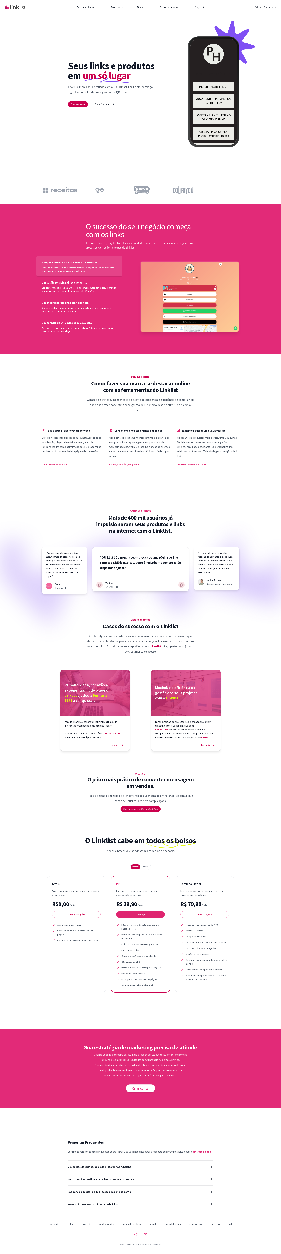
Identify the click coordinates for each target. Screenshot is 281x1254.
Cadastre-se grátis (76, 914)
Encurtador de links (131, 1224)
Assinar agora (140, 914)
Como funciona (104, 104)
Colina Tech (162, 729)
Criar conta (140, 1088)
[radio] (135, 866)
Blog (71, 1224)
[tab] (79, 266)
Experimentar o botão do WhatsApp (141, 808)
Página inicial (55, 1224)
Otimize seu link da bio (54, 464)
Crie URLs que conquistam (191, 464)
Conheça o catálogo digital (124, 464)
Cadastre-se (269, 7)
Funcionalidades (85, 7)
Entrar (257, 7)
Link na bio (86, 1224)
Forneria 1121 (112, 733)
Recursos (115, 7)
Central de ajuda (173, 1224)
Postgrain (215, 1224)
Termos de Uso (195, 1224)
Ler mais (117, 745)
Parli (230, 1224)
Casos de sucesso (169, 7)
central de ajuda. (202, 1151)
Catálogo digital (106, 1224)
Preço (199, 7)
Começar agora (78, 104)
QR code (153, 1224)
